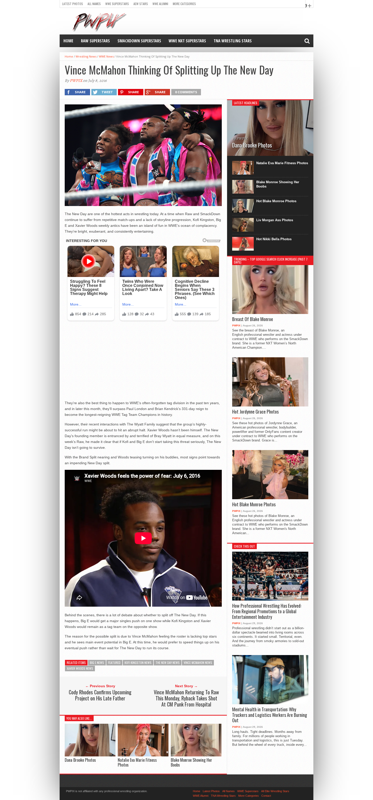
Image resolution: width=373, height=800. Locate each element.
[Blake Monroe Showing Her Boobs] (196, 755)
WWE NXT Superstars (187, 41)
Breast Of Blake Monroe (252, 319)
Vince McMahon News (198, 662)
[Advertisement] (143, 362)
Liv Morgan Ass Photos (274, 220)
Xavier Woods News (80, 668)
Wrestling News (86, 56)
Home (68, 41)
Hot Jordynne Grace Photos (255, 412)
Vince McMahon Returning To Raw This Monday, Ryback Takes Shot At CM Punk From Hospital (186, 698)
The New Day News (168, 662)
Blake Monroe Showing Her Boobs (191, 762)
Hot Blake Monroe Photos (276, 201)
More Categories (184, 4)
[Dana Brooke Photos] (90, 755)
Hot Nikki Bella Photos (274, 239)
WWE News (106, 56)
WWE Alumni (160, 4)
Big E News (97, 662)
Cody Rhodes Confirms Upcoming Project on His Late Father (100, 695)
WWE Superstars (117, 4)
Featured (114, 662)
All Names (94, 4)
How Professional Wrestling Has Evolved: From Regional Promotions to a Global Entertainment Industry (266, 611)
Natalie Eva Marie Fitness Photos (137, 762)
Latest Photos (72, 4)
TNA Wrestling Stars (233, 41)
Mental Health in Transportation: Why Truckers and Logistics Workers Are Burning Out (269, 715)
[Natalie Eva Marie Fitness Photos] (143, 755)
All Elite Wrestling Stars (275, 791)
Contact (266, 795)
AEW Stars (140, 4)
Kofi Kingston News (138, 662)
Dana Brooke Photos (80, 760)
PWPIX (76, 80)
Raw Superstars (95, 41)
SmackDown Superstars (139, 41)
